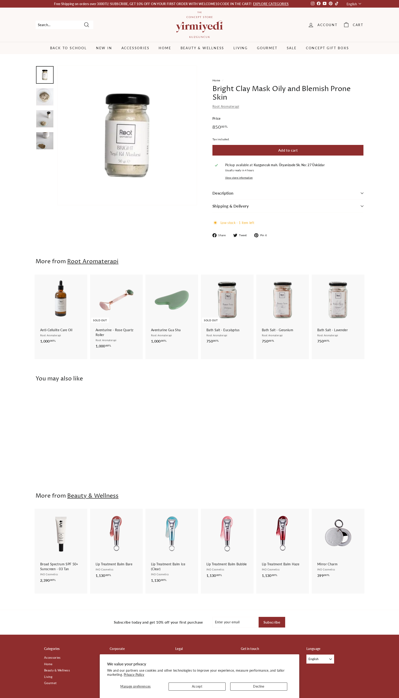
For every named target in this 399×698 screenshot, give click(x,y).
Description (223, 193)
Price (216, 118)
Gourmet (267, 48)
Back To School (68, 48)
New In (104, 48)
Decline (258, 686)
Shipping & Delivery (230, 206)
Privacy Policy (134, 675)
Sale (292, 48)
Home (165, 48)
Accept (197, 686)
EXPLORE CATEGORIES (271, 4)
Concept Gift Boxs (327, 48)
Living (240, 48)
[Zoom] (127, 135)
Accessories (135, 48)
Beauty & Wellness (202, 48)
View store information (239, 177)
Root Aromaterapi (225, 106)
